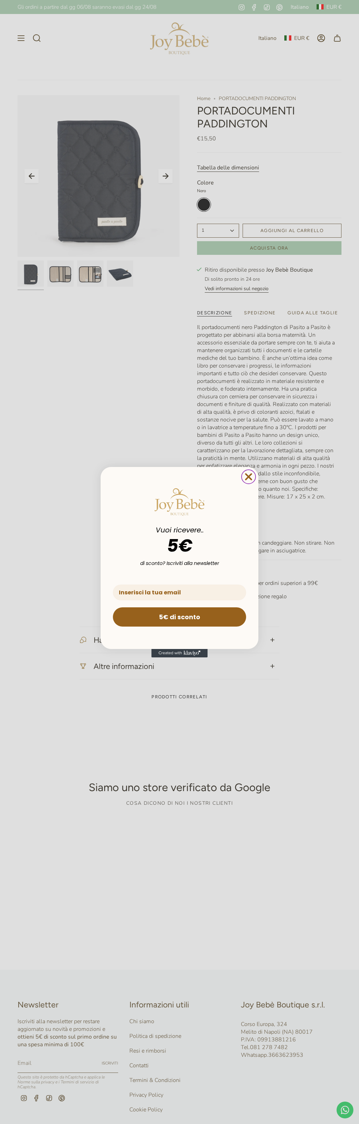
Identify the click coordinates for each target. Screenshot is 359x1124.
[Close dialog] (249, 477)
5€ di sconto (179, 617)
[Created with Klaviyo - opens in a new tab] (179, 653)
